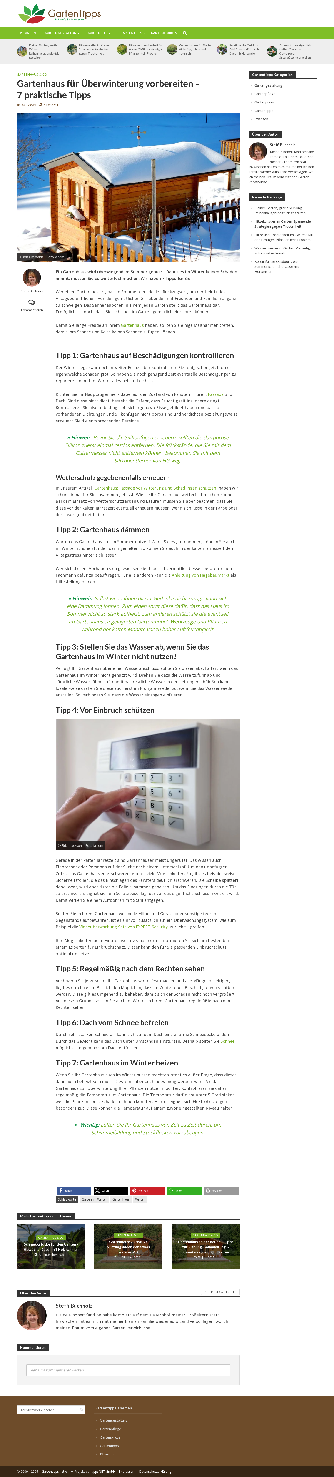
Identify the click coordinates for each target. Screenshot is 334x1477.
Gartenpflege (100, 33)
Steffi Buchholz (32, 291)
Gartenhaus (132, 325)
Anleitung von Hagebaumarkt (200, 575)
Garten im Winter (94, 1199)
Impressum (127, 1471)
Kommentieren (32, 310)
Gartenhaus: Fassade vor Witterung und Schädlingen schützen (155, 488)
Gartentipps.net (53, 1471)
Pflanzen (28, 33)
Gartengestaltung (62, 33)
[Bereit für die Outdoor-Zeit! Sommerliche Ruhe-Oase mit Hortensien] (222, 49)
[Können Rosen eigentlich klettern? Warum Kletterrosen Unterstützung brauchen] (272, 51)
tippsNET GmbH (103, 1471)
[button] (74, 1191)
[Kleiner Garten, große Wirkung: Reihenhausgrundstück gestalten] (22, 51)
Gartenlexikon (164, 33)
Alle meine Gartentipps (220, 1292)
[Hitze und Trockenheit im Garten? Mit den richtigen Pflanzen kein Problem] (122, 49)
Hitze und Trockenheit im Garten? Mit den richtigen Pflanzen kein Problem (146, 49)
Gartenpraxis (264, 102)
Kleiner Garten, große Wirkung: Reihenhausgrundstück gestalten (44, 51)
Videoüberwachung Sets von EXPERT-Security (123, 926)
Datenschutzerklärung (155, 1471)
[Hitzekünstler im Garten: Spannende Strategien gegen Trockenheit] (72, 49)
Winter (140, 1199)
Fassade (216, 394)
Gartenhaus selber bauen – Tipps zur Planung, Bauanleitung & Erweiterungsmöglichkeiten (206, 1246)
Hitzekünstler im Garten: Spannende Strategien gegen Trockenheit (95, 49)
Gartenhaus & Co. (32, 74)
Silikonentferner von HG (141, 460)
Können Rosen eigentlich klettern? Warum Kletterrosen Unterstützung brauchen (295, 51)
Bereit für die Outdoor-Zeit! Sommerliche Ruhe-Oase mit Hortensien (245, 49)
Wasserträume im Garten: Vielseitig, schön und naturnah (196, 49)
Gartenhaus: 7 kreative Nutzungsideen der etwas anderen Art (128, 1246)
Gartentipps (131, 33)
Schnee (227, 1041)
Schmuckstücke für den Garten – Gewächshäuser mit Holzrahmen (51, 1246)
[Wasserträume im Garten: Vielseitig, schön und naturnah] (172, 49)
